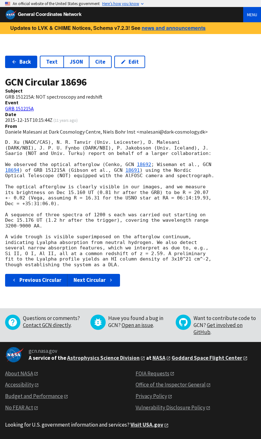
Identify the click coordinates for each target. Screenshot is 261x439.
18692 (144, 164)
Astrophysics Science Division (103, 357)
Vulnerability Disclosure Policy (170, 407)
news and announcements (174, 27)
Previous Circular (40, 279)
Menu (252, 14)
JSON (76, 61)
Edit (134, 61)
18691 (132, 170)
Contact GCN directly (47, 325)
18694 (12, 170)
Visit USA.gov (146, 424)
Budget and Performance (34, 396)
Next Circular (90, 279)
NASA (159, 357)
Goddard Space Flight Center (207, 357)
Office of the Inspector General (171, 384)
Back (25, 61)
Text (52, 61)
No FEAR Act (19, 407)
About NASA (19, 373)
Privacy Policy (151, 396)
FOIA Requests (152, 373)
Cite (100, 61)
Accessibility (19, 384)
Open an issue (137, 325)
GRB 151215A (19, 108)
